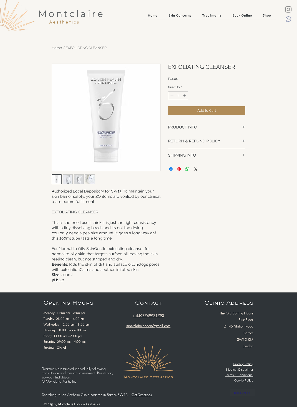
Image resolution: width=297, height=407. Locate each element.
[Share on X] (195, 169)
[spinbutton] (178, 95)
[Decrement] (171, 95)
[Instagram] (288, 9)
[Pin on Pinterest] (179, 169)
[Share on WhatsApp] (187, 169)
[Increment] (184, 95)
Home (57, 48)
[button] (212, 15)
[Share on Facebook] (171, 169)
